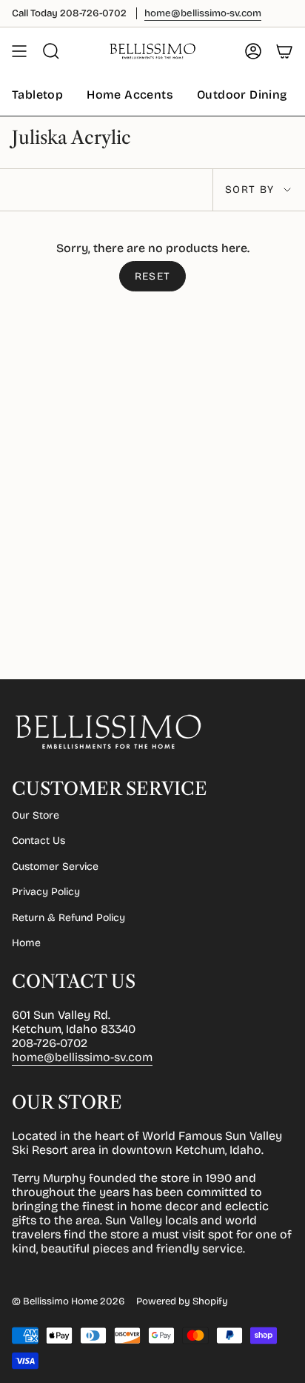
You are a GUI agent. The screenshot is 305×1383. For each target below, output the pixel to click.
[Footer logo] (108, 732)
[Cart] (284, 51)
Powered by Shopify (182, 1301)
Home (26, 943)
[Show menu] (19, 51)
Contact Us (38, 840)
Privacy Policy (46, 891)
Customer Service (55, 866)
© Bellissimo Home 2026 (68, 1301)
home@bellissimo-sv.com (82, 1057)
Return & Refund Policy (68, 917)
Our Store (35, 815)
